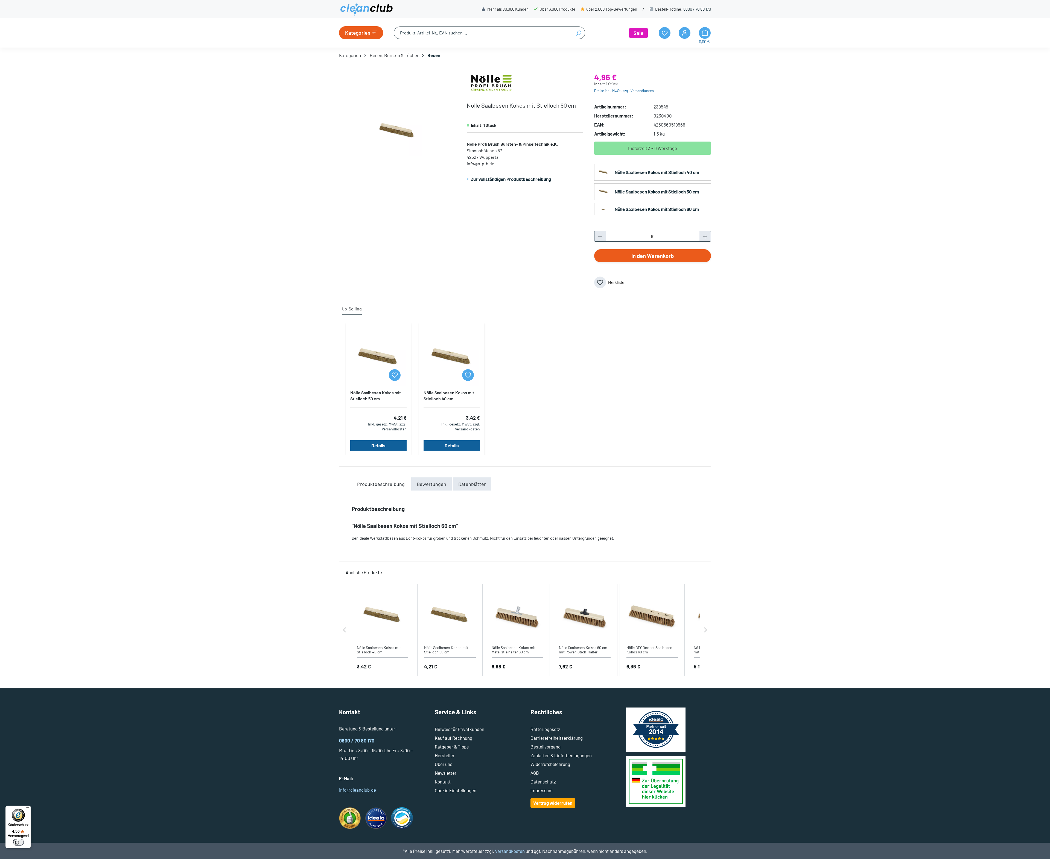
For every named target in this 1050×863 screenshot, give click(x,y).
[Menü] (27, 809)
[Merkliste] (394, 375)
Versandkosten (510, 851)
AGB (534, 773)
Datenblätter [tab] (472, 484)
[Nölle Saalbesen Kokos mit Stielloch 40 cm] (452, 358)
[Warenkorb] (705, 33)
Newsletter (445, 773)
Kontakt (443, 781)
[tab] (381, 484)
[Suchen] (578, 33)
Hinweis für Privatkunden (459, 729)
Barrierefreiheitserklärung (556, 738)
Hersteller (444, 755)
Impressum (541, 790)
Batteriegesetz (545, 729)
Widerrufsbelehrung (550, 764)
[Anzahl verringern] (600, 236)
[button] (344, 630)
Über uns (443, 764)
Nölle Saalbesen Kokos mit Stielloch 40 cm (657, 172)
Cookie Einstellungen (455, 790)
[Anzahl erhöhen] (705, 236)
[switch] (18, 842)
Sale (638, 33)
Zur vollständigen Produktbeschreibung (511, 179)
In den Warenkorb (652, 256)
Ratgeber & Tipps (452, 746)
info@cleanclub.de (357, 789)
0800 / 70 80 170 (697, 9)
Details (378, 445)
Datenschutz (543, 781)
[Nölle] (491, 82)
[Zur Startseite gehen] (366, 9)
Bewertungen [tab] (431, 484)
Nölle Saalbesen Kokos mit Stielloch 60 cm (657, 209)
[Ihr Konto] (684, 33)
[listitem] (382, 630)
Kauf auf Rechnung (453, 738)
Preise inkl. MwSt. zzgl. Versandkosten (624, 91)
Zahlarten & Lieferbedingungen (561, 755)
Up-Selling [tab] (352, 308)
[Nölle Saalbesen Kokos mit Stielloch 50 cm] (378, 358)
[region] (397, 132)
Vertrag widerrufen (552, 803)
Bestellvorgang (545, 746)
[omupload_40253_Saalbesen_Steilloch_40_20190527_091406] (397, 132)
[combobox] (483, 33)
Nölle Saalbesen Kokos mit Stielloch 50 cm (657, 191)
